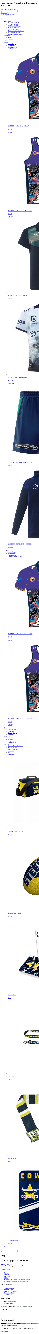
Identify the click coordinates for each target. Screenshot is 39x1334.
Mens (9, 37)
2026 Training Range (14, 27)
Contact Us (7, 1276)
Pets (9, 752)
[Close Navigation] (1, 18)
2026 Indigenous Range (15, 34)
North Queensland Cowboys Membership (16, 1281)
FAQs (6, 1278)
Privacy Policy (8, 1303)
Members (7, 35)
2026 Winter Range (13, 29)
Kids (5, 728)
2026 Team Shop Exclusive (16, 31)
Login (6, 1273)
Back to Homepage (6, 1264)
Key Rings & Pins (13, 747)
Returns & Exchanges (10, 1291)
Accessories (7, 744)
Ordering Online (9, 1288)
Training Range (12, 47)
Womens (10, 39)
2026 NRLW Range (14, 32)
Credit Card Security (10, 1301)
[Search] (18, 11)
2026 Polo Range (13, 24)
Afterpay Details (9, 1294)
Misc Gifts (11, 754)
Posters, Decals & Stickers (15, 746)
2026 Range (7, 21)
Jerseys (6, 40)
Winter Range (12, 49)
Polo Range (11, 45)
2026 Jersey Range (13, 22)
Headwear (7, 736)
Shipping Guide (8, 1289)
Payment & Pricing (9, 1293)
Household (11, 751)
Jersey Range (12, 44)
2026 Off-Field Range (14, 26)
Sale (5, 1246)
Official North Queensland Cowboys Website (17, 1279)
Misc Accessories (13, 749)
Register (6, 1274)
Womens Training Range (15, 556)
